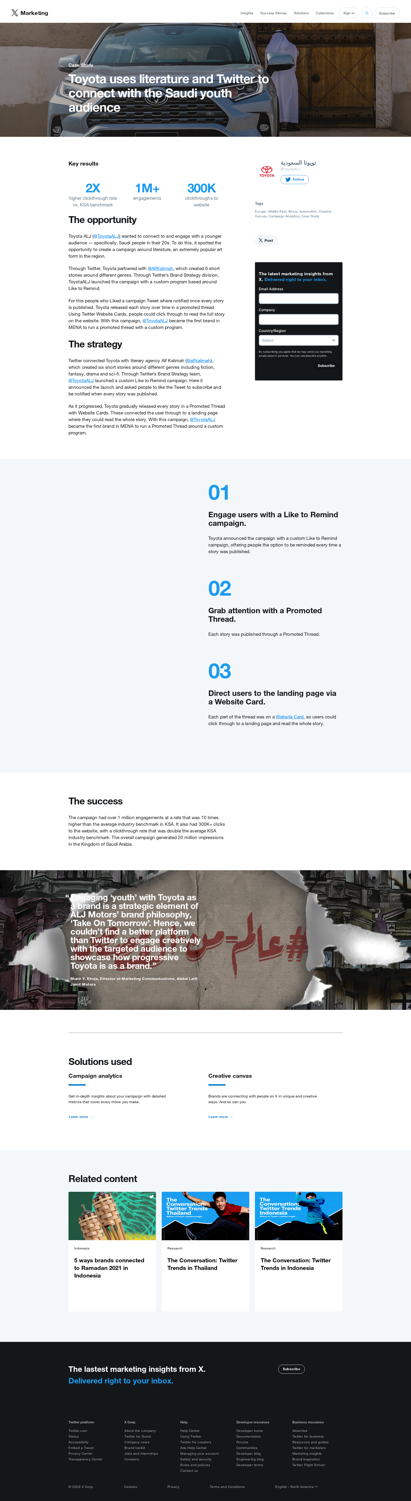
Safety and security (196, 1459)
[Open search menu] (366, 13)
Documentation (248, 1436)
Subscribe (387, 13)
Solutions (301, 13)
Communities (247, 1448)
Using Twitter (190, 1436)
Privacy (173, 1487)
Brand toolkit (134, 1448)
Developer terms (249, 1465)
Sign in (349, 13)
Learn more (78, 1117)
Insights (247, 13)
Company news (136, 1442)
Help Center (190, 1431)
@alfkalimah (199, 360)
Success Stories (273, 13)
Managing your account (199, 1453)
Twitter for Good (137, 1436)
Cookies (130, 1487)
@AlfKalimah (160, 268)
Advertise (300, 1431)
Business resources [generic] (308, 1422)
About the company (140, 1431)
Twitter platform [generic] (81, 1422)
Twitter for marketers (309, 1448)
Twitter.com (77, 1431)
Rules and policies (195, 1465)
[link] (112, 1251)
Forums (242, 1442)
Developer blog (248, 1453)
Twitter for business (308, 1436)
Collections (325, 13)
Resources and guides (310, 1442)
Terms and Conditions (227, 1487)
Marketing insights (307, 1453)
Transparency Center (85, 1459)
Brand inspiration (306, 1459)
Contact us (189, 1470)
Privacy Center (80, 1453)
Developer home (249, 1431)
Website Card (289, 717)
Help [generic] (184, 1422)
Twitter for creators (195, 1442)
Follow (298, 179)
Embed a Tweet (81, 1448)
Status (73, 1436)
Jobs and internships (141, 1453)
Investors (131, 1459)
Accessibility (78, 1442)
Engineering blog (250, 1459)
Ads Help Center (193, 1448)
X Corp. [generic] (130, 1422)
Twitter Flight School (308, 1465)
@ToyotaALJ (106, 236)
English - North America (295, 1487)
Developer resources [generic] (252, 1422)
